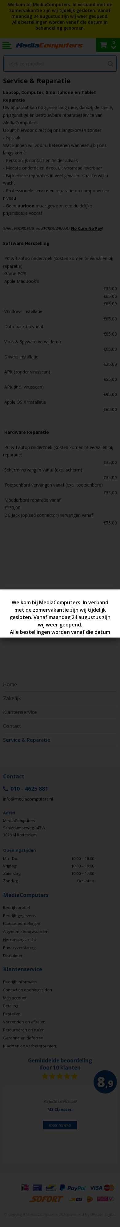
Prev (17, 1128)
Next (103, 1128)
